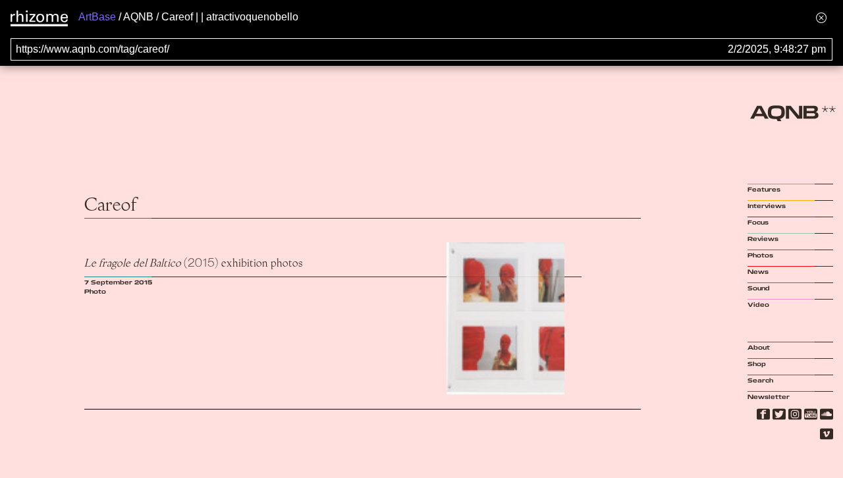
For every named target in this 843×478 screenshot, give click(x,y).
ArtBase (97, 16)
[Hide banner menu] (821, 17)
